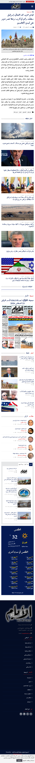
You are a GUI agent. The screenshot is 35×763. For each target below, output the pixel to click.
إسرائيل (29, 112)
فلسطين (24, 112)
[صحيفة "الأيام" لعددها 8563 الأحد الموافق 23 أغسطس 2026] (17, 327)
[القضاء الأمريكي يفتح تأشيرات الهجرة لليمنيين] (9, 407)
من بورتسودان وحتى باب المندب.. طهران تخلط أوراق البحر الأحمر (26, 358)
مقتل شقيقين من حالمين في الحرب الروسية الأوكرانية (27, 392)
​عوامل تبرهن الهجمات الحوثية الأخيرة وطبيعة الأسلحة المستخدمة (11, 502)
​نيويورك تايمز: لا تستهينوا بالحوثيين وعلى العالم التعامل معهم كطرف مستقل (10, 479)
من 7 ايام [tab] (26, 464)
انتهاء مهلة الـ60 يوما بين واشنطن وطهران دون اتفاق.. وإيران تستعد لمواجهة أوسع (20, 279)
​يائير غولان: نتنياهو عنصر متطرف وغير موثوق (20, 251)
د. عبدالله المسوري (22, 439)
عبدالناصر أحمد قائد (22, 455)
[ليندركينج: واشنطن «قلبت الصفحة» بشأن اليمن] (9, 372)
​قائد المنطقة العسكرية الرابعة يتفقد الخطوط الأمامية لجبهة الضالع (26, 381)
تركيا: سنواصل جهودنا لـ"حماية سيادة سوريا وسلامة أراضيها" (18, 225)
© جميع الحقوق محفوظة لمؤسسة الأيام (20, 752)
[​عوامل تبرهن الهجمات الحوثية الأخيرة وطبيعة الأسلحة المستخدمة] (24, 503)
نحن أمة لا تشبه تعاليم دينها (12, 468)
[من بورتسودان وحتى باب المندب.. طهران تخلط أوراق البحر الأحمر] (9, 361)
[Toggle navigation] (32, 6)
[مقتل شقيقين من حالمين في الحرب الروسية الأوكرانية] (9, 395)
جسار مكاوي (23, 422)
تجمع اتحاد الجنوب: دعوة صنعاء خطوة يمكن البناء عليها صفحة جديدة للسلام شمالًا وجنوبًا (11, 490)
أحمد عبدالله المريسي (22, 447)
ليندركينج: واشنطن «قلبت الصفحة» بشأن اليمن (28, 369)
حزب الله (16, 112)
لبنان (20, 112)
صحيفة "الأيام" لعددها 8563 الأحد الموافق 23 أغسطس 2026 (17, 302)
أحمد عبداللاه (23, 430)
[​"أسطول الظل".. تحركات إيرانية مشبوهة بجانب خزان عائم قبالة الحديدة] (24, 515)
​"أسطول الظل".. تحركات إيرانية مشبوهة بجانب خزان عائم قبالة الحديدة (10, 514)
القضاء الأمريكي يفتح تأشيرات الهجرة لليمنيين (27, 404)
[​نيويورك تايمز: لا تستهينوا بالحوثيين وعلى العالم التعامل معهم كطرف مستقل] (24, 481)
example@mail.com (26, 633)
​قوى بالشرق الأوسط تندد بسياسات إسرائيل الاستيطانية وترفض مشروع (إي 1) (20, 198)
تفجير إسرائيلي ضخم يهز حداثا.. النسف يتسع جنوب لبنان (18, 144)
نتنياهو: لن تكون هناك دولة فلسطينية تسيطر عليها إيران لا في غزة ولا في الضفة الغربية (19, 171)
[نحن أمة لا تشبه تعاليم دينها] (24, 471)
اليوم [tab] (31, 464)
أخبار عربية (29, 12)
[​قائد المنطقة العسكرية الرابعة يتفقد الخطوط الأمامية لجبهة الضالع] (9, 384)
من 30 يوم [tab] (21, 464)
